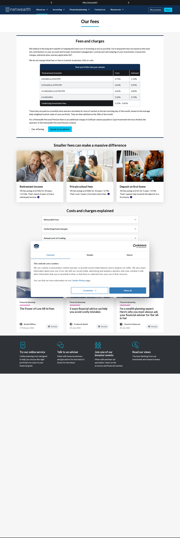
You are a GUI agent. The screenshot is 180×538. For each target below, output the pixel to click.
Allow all (128, 290)
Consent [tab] (50, 255)
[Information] (38, 197)
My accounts (155, 10)
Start (168, 10)
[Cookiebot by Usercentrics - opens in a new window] (134, 246)
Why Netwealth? (90, 2)
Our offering (37, 129)
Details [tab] (90, 255)
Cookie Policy (78, 280)
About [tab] (129, 255)
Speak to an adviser (60, 129)
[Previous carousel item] (51, 2)
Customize (88, 290)
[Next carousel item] (128, 2)
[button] (90, 219)
